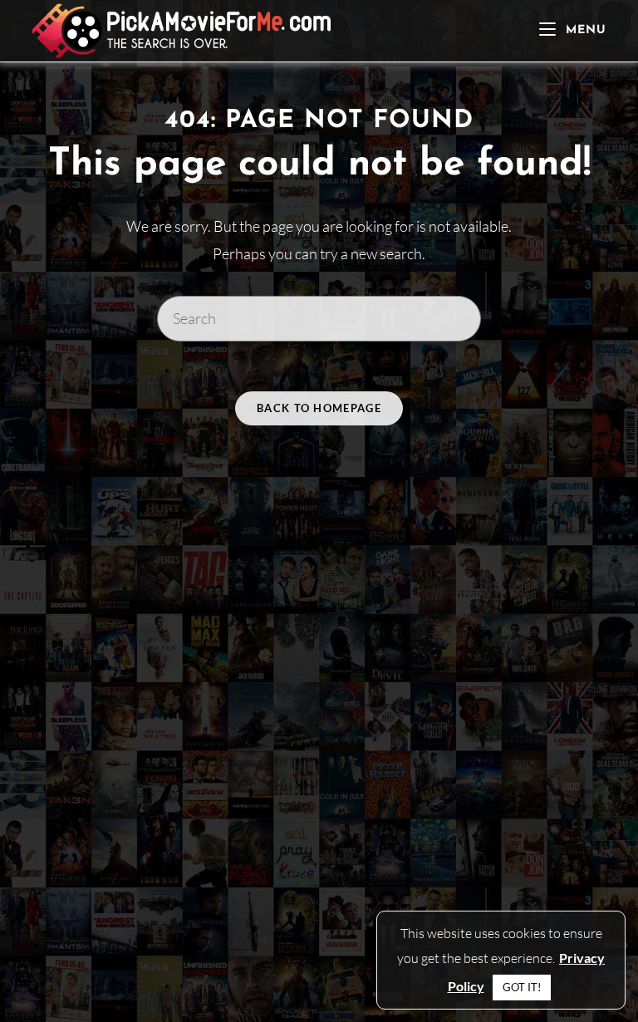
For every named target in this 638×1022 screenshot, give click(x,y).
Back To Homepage (319, 408)
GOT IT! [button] (522, 987)
